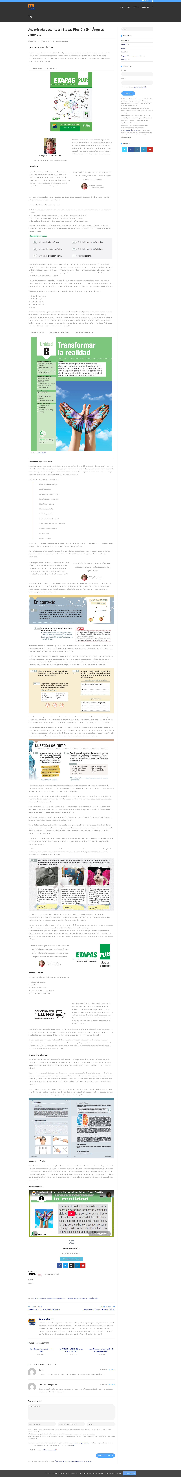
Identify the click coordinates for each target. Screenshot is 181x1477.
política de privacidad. (140, 87)
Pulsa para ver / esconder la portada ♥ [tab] (46, 68)
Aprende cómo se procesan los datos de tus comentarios (73, 1461)
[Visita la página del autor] (32, 1322)
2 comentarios (64, 41)
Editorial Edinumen (34, 41)
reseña (96, 1298)
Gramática (56, 1298)
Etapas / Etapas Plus (71, 1248)
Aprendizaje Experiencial (40, 1298)
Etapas (52, 1298)
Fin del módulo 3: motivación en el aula (41, 1350)
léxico (61, 1298)
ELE (49, 1298)
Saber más (118, 1473)
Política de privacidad (49, 1450)
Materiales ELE (68, 1298)
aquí (74, 1445)
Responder (112, 1369)
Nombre (123, 70)
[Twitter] (65, 1265)
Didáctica (123, 44)
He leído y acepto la (43, 1450)
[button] (71, 1259)
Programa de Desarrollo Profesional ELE (131, 56)
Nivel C (82, 1298)
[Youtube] (82, 1265)
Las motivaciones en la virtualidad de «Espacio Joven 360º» (101, 1350)
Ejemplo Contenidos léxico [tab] (84, 332)
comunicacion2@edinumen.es (81, 1443)
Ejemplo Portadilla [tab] (37, 332)
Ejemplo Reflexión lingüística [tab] (59, 332)
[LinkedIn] (144, 149)
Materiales (55, 41)
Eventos (123, 48)
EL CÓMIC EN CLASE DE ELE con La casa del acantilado (71, 1350)
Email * (123, 78)
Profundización (89, 1298)
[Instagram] (71, 1265)
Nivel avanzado (76, 1298)
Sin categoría (124, 59)
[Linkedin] (77, 1265)
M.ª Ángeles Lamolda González (50, 155)
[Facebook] (59, 1265)
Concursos (124, 40)
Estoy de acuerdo (129, 1473)
